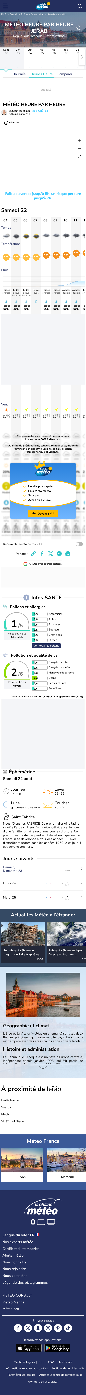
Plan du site (64, 1362)
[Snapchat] (38, 1328)
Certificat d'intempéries (21, 1248)
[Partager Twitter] (50, 553)
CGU (41, 1362)
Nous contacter (14, 1275)
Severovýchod (37, 14)
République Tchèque (19, 14)
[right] (82, 57)
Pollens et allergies (28, 607)
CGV (51, 1362)
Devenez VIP (46, 514)
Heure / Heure (41, 74)
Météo (4, 14)
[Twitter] (28, 1328)
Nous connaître (14, 1262)
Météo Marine (13, 1302)
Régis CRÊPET (39, 111)
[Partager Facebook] (42, 553)
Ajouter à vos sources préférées (46, 563)
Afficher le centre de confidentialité (60, 1375)
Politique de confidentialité (67, 1368)
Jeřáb (64, 14)
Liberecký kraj (53, 14)
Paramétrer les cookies (21, 1375)
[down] (43, 1068)
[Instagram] (48, 1328)
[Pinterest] (58, 1328)
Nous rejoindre (14, 1268)
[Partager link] (33, 553)
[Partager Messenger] (59, 553)
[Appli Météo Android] (57, 1348)
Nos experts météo (17, 1241)
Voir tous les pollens (46, 646)
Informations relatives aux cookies (26, 1368)
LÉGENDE (14, 122)
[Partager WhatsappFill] (67, 553)
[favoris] (79, 28)
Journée (20, 74)
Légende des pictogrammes (25, 1282)
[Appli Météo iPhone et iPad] (29, 1348)
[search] (80, 6)
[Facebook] (18, 1328)
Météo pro (10, 1308)
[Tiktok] (68, 1328)
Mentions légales (24, 1362)
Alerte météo (13, 1255)
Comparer (64, 74)
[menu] (6, 6)
